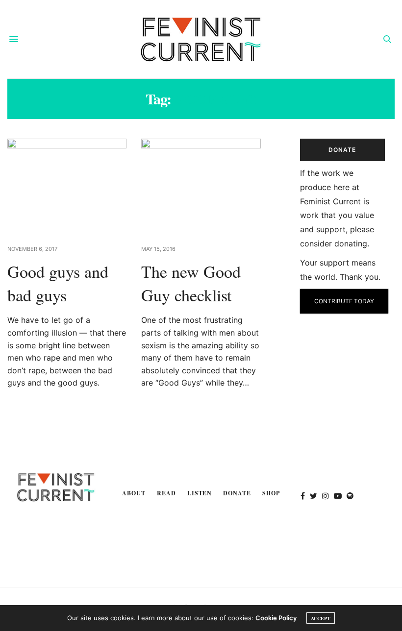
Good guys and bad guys (57, 283)
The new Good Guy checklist (191, 283)
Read (166, 493)
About (134, 493)
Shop (271, 493)
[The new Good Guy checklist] (200, 186)
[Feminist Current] (201, 39)
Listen (199, 493)
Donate (237, 493)
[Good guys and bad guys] (66, 186)
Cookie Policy (276, 618)
